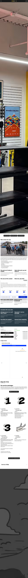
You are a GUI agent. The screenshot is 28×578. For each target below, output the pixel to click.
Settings (25, 294)
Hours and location (14, 235)
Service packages (6, 235)
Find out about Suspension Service (14, 458)
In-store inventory (21, 235)
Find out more (15, 304)
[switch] (11, 292)
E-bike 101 (2, 303)
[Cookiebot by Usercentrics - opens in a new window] (24, 280)
